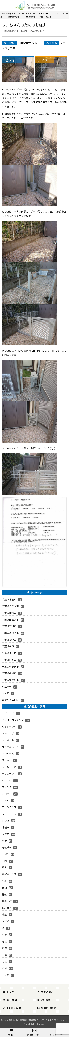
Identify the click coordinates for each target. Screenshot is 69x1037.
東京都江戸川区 (10, 700)
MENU (11, 1035)
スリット (7, 760)
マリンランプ (9, 807)
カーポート (8, 740)
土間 (4, 861)
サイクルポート (10, 746)
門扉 (12, 48)
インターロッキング (13, 720)
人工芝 (5, 834)
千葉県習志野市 (10, 666)
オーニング (8, 733)
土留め (5, 854)
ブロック (7, 793)
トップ (10, 992)
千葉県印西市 (9, 613)
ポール (5, 800)
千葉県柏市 (8, 646)
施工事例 (7, 686)
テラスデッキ (9, 773)
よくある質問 (13, 1008)
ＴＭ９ (5, 975)
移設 (4, 914)
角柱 (4, 941)
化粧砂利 (7, 847)
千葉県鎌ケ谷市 (27, 43)
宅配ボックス (9, 874)
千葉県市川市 (9, 626)
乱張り (5, 827)
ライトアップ (9, 814)
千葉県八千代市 (10, 606)
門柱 (4, 961)
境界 (4, 867)
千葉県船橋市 (9, 673)
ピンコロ (7, 780)
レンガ (5, 820)
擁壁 (4, 894)
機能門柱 (7, 901)
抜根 (4, 887)
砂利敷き (7, 908)
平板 (4, 881)
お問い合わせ (34, 1035)
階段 (4, 968)
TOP (29, 13)
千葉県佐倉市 (9, 599)
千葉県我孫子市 (10, 633)
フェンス (7, 787)
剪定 (4, 840)
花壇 (4, 934)
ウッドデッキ (9, 726)
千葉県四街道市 (10, 619)
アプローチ (8, 713)
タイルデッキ (9, 767)
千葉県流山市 (9, 653)
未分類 (5, 693)
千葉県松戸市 (9, 639)
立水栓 (5, 921)
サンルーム (8, 753)
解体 (4, 948)
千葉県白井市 (9, 659)
